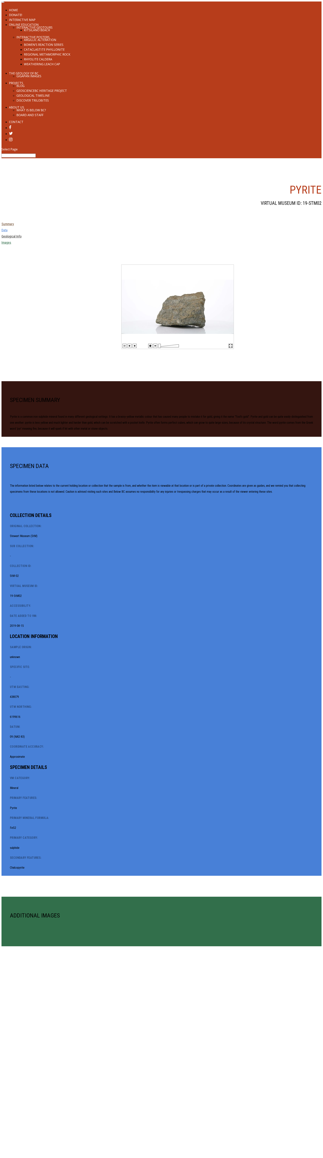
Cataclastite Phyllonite (44, 50)
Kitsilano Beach (37, 30)
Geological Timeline (33, 96)
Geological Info (11, 236)
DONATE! (15, 15)
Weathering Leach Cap (42, 64)
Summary (7, 224)
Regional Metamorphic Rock (47, 54)
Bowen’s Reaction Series (43, 45)
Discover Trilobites (32, 100)
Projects (16, 83)
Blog (20, 86)
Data (4, 230)
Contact (16, 122)
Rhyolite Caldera (38, 59)
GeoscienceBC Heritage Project (41, 91)
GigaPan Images (28, 76)
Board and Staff (29, 115)
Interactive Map (22, 20)
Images (6, 242)
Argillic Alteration (40, 40)
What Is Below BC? (31, 110)
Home (13, 10)
